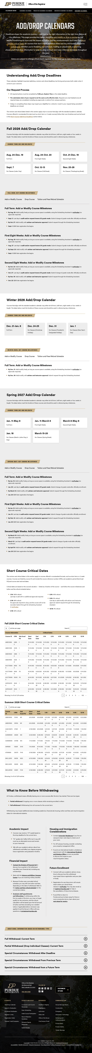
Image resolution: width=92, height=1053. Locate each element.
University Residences (66, 836)
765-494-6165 (26, 992)
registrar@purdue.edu (62, 889)
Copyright (26, 1043)
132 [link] (83, 695)
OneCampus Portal (44, 1021)
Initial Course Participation (29, 1013)
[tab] (15, 199)
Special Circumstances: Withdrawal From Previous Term (33, 960)
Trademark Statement (62, 1043)
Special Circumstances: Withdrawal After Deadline (30, 953)
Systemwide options (61, 990)
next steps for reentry (60, 901)
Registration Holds (10, 1018)
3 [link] (69, 695)
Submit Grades (26, 1028)
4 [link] (72, 695)
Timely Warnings (60, 1030)
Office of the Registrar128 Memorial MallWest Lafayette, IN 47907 (28, 985)
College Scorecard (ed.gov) (58, 1045)
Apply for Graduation (10, 1008)
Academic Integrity (44, 1005)
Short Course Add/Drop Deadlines (22, 117)
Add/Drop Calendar (10, 1005)
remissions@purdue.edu (29, 911)
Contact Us (78, 1045)
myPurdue (76, 212)
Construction (59, 1008)
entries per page (15, 628)
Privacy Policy (70, 1045)
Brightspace (42, 1008)
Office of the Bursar (44, 1018)
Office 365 (41, 1014)
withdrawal (15, 46)
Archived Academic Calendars (63, 11)
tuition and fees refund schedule (25, 888)
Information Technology (62, 1014)
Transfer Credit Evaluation (12, 1021)
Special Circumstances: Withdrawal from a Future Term (32, 967)
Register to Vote (9, 1014)
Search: (67, 628)
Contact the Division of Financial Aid (25, 865)
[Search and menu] (85, 4)
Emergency (59, 1011)
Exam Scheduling (26, 1010)
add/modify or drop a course (65, 37)
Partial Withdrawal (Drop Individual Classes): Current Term (34, 945)
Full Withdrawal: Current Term (20, 938)
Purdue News (59, 1023)
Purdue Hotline (60, 1027)
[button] (41, 633)
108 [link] (83, 776)
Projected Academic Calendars (43, 11)
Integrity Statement (34, 1045)
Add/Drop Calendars (81, 11)
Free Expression (45, 1045)
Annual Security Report (62, 1005)
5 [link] (75, 695)
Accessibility (14, 1045)
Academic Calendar (25, 11)
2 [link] (66, 695)
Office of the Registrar (36, 3)
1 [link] (63, 695)
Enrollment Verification (11, 1011)
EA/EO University (23, 1045)
